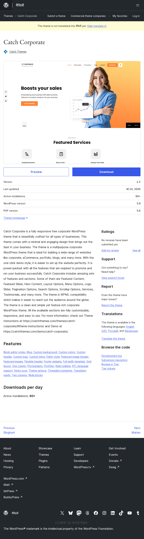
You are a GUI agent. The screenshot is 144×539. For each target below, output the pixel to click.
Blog (29, 352)
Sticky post (20, 370)
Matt (8, 484)
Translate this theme (113, 338)
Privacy (8, 467)
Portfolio (49, 365)
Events (113, 454)
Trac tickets (108, 368)
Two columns (19, 375)
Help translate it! (96, 25)
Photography (35, 365)
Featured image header (74, 356)
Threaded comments (60, 370)
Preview (36, 172)
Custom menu (37, 356)
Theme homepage (14, 217)
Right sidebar (63, 365)
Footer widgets (53, 361)
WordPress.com (15, 478)
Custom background (45, 352)
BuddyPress (13, 497)
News (7, 454)
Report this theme (112, 305)
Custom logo (20, 356)
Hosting (9, 461)
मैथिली (15, 513)
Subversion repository (114, 360)
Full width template (74, 361)
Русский (113, 330)
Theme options (37, 370)
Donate (115, 461)
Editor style (53, 356)
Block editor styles (14, 352)
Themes (8, 15)
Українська (131, 330)
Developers (81, 461)
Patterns (44, 467)
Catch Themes (18, 51)
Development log (112, 355)
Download (106, 172)
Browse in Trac (110, 364)
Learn (77, 448)
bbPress (11, 491)
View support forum (113, 277)
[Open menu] (138, 5)
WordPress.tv (84, 467)
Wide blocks (35, 375)
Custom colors (66, 352)
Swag (114, 467)
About (7, 448)
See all (136, 250)
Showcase (45, 448)
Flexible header (33, 361)
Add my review (110, 250)
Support (79, 454)
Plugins (43, 461)
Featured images (13, 361)
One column (19, 365)
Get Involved (117, 448)
